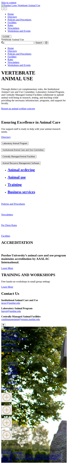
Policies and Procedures (19, 19)
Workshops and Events (19, 31)
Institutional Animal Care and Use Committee (23, 150)
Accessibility (7, 455)
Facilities (12, 22)
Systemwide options (11, 349)
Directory (12, 17)
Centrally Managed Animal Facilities (19, 156)
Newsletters (13, 28)
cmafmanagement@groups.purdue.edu (20, 319)
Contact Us (6, 461)
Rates (10, 25)
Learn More (7, 268)
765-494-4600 (8, 344)
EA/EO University (25, 455)
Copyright (6, 450)
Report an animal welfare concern (18, 108)
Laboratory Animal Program (15, 143)
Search (39, 43)
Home (11, 14)
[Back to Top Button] (3, 325)
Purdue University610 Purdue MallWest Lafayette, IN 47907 (14, 336)
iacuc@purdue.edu (10, 303)
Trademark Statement (11, 452)
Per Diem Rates (9, 225)
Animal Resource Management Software (21, 163)
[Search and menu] (2, 8)
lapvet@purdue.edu (11, 311)
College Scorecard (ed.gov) (27, 458)
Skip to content (8, 2)
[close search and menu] (5, 8)
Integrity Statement (45, 455)
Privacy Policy (50, 458)
